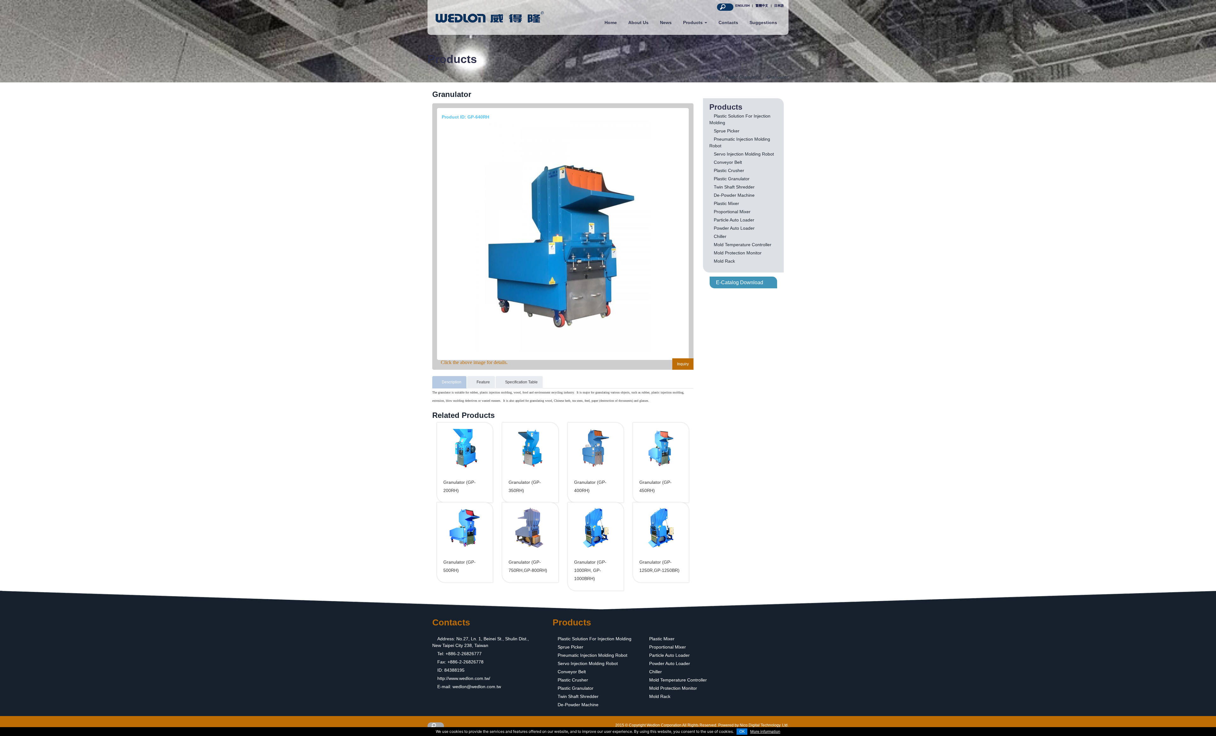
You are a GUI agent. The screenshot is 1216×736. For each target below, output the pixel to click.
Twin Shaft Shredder (734, 186)
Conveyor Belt (728, 162)
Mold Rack (724, 261)
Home (611, 22)
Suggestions (763, 22)
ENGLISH (742, 5)
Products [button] (693, 22)
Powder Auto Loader (734, 228)
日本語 (779, 5)
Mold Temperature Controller (742, 244)
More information (765, 731)
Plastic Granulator (732, 178)
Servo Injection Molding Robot (744, 154)
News (666, 22)
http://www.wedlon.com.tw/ (463, 678)
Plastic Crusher (729, 170)
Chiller (720, 236)
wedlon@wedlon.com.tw (477, 686)
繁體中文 (762, 5)
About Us (638, 22)
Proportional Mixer (732, 211)
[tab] (449, 382)
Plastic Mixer (726, 203)
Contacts (728, 22)
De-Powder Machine (734, 195)
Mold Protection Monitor (738, 252)
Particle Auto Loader (734, 219)
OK (742, 731)
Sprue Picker (726, 130)
